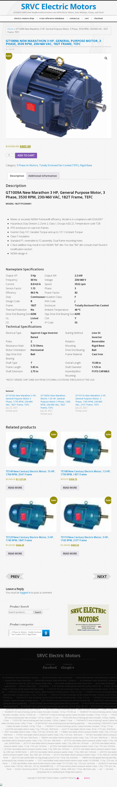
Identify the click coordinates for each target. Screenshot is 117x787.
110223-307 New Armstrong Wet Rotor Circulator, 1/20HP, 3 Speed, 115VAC (42, 720)
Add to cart (26, 155)
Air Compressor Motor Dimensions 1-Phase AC (98, 680)
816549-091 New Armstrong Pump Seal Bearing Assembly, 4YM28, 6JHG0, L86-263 (54, 706)
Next (102, 576)
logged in (25, 592)
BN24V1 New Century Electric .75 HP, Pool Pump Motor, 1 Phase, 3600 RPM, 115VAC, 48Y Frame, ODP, (55, 769)
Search (38, 612)
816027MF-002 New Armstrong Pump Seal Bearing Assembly (54, 703)
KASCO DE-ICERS (10, 686)
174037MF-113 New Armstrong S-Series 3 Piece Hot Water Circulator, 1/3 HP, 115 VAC (73, 714)
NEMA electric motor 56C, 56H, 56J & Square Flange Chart (28, 683)
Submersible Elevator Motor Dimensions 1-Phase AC (55, 680)
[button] (106, 58)
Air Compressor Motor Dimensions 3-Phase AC (20, 677)
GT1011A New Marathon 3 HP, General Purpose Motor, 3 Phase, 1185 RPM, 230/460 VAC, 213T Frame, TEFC (90, 400)
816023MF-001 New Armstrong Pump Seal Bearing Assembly (60, 723)
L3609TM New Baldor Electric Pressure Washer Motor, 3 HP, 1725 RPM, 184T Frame (74, 737)
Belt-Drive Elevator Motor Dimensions (57, 677)
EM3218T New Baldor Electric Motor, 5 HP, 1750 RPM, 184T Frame (32, 729)
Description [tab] (17, 175)
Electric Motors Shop (28, 686)
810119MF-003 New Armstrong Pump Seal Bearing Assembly (66, 700)
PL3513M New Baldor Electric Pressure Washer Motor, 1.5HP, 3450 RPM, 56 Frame (63, 752)
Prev (15, 576)
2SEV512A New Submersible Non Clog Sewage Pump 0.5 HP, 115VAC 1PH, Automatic (45, 757)
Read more (15, 487)
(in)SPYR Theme (67, 778)
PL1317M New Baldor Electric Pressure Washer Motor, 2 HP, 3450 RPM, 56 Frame (56, 743)
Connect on (50, 666)
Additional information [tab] (42, 175)
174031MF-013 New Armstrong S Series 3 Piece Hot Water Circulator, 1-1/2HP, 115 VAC (78, 709)
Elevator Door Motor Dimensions (18, 680)
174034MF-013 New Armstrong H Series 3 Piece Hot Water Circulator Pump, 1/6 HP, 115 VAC (52, 697)
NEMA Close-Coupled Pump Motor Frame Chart (73, 683)
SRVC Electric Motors (58, 6)
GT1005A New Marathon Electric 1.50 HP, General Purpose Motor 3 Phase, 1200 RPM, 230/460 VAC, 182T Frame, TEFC (55, 401)
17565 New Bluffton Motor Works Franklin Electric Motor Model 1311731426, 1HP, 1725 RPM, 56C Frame (53, 763)
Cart (100, 769)
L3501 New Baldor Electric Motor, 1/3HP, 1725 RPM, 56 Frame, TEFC (31, 732)
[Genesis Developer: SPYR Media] (83, 778)
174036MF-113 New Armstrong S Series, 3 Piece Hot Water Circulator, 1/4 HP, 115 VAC (79, 726)
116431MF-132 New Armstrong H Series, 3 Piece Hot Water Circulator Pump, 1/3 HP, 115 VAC (45, 692)
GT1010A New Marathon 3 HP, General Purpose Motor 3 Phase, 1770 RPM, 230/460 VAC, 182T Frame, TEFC (21, 400)
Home (10, 28)
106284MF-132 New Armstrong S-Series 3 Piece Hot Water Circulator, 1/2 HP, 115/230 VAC (40, 712)
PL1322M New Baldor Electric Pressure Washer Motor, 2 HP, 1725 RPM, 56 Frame (82, 746)
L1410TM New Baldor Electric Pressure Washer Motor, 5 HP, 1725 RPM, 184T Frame (49, 734)
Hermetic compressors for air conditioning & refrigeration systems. (75, 770)
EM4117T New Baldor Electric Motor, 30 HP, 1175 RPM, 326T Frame (89, 729)
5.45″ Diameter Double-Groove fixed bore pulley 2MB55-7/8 (76, 686)
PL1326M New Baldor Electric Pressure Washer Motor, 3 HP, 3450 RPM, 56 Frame (36, 749)
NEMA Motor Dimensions (105, 683)
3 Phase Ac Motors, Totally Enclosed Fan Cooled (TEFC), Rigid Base (54, 165)
